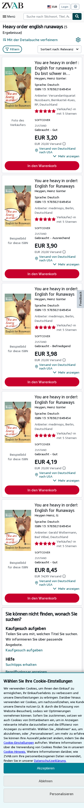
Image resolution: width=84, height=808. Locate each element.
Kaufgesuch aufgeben (24, 650)
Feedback (80, 299)
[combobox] (48, 16)
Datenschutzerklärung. (50, 760)
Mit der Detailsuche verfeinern (32, 39)
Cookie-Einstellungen (19, 742)
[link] (78, 39)
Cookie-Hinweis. (15, 751)
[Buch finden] (77, 16)
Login (64, 6)
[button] (66, 156)
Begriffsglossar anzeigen (26, 671)
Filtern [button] (14, 49)
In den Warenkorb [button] (42, 165)
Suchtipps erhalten (21, 664)
